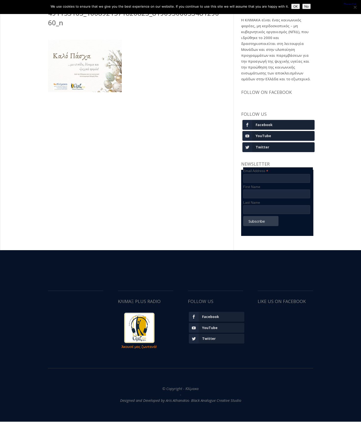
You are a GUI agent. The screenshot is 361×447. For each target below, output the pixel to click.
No (306, 6)
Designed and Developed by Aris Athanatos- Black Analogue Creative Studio (180, 400)
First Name (251, 187)
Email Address (255, 171)
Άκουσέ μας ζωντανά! (139, 346)
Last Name (251, 202)
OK (295, 6)
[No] (354, 7)
